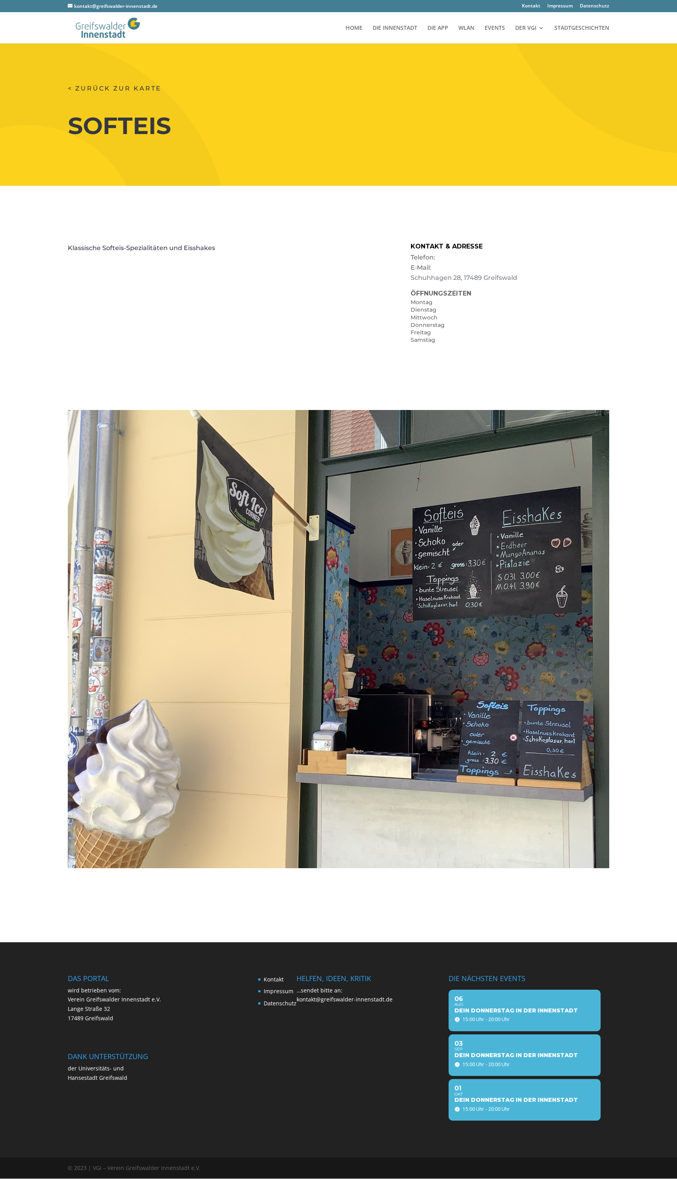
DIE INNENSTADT (395, 28)
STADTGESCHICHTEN (581, 28)
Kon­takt (531, 6)
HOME (354, 28)
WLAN (466, 28)
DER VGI (525, 28)
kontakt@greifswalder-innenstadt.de (345, 999)
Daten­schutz (594, 6)
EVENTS (495, 28)
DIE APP (437, 28)
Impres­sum (560, 6)
